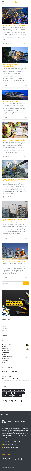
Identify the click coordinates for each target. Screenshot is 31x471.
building (4, 326)
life (13, 393)
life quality (4, 335)
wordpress (19, 395)
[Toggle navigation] (3, 2)
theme (10, 395)
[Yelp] (18, 459)
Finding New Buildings (10, 101)
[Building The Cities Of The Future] (15, 15)
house (3, 333)
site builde (22, 393)
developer (4, 330)
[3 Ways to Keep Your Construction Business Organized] (15, 209)
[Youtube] (21, 401)
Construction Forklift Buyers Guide (14, 261)
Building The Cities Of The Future (14, 25)
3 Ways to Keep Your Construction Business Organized (14, 220)
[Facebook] (3, 401)
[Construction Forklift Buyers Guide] (15, 251)
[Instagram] (6, 401)
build (10, 390)
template (5, 395)
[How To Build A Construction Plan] (15, 130)
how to (9, 393)
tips (14, 395)
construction (5, 328)
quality (16, 393)
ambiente (5, 390)
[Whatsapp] (18, 401)
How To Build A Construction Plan (14, 140)
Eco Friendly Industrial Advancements (10, 65)
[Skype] (12, 401)
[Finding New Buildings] (15, 94)
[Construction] (16, 2)
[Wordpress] (15, 459)
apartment (4, 324)
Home (2, 414)
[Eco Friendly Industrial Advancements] (15, 55)
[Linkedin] (9, 401)
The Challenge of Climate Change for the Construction (14, 180)
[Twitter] (15, 401)
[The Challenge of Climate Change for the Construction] (15, 169)
